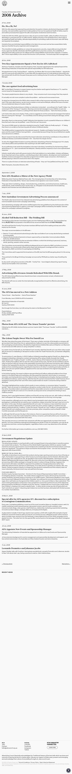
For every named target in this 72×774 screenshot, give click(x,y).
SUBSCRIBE (52, 747)
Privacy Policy (35, 762)
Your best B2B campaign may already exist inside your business (35, 673)
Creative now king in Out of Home (20, 621)
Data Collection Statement (47, 762)
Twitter (26, 750)
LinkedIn (27, 744)
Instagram (27, 748)
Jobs (3, 744)
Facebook (27, 746)
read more (7, 623)
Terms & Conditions (24, 762)
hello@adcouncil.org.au (9, 748)
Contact (4, 746)
